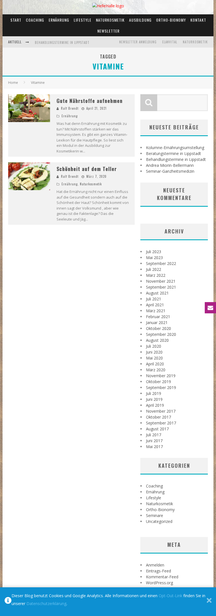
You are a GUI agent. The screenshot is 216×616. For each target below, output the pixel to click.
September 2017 (161, 423)
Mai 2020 (154, 358)
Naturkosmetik (110, 20)
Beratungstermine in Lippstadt (173, 153)
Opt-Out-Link (170, 595)
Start (15, 20)
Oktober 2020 (158, 328)
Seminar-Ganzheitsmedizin (170, 171)
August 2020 (157, 340)
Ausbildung (140, 20)
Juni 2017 (154, 440)
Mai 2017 (154, 446)
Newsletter (108, 31)
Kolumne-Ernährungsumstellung (175, 147)
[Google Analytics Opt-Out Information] (8, 601)
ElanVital (169, 42)
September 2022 (161, 263)
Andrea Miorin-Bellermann (170, 165)
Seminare (154, 515)
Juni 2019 (154, 399)
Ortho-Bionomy (171, 20)
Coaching (35, 20)
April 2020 (155, 364)
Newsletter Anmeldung (138, 42)
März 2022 (155, 275)
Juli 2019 (153, 393)
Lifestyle (82, 20)
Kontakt (198, 20)
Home (13, 82)
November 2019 (161, 375)
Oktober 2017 (158, 417)
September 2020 (161, 334)
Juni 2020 (154, 352)
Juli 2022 (153, 269)
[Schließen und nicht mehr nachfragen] (209, 601)
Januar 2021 (157, 322)
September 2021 (161, 287)
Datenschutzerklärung (46, 603)
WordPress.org (159, 582)
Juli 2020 (153, 346)
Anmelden (155, 565)
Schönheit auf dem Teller (87, 168)
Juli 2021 (153, 299)
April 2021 (155, 304)
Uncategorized (159, 521)
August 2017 (157, 428)
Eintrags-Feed (158, 571)
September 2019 (161, 387)
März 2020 (155, 369)
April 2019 (155, 405)
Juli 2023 (153, 251)
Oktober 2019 (158, 381)
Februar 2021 (158, 316)
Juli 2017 (153, 434)
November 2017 (161, 411)
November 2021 (161, 281)
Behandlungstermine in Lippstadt (62, 42)
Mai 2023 (154, 257)
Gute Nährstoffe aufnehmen (90, 100)
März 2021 (155, 310)
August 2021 (157, 293)
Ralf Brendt (69, 108)
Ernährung (59, 20)
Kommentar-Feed (162, 576)
